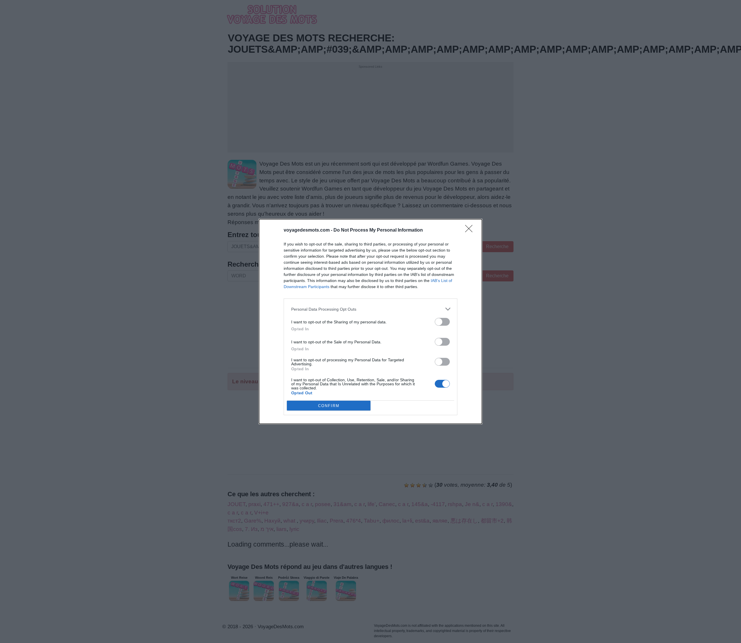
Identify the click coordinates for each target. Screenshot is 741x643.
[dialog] (370, 321)
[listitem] (370, 309)
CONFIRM (329, 406)
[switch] (442, 322)
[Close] (470, 230)
